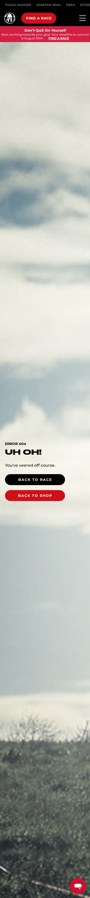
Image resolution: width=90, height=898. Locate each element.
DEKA (70, 5)
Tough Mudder (18, 5)
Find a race (39, 18)
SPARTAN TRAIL (48, 5)
